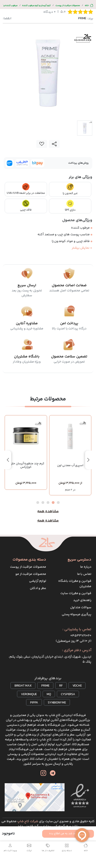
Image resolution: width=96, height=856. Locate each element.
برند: (85, 18)
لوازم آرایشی (37, 581)
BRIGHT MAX (23, 685)
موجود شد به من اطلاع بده (65, 833)
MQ (49, 694)
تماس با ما (84, 574)
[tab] (84, 128)
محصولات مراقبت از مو (30, 574)
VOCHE (77, 685)
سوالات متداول (80, 607)
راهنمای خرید (82, 600)
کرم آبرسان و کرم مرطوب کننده (36, 5)
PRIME (45, 685)
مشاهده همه (48, 511)
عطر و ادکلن (38, 588)
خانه (87, 5)
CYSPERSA (68, 694)
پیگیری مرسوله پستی (77, 614)
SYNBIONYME (57, 702)
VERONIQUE (29, 694)
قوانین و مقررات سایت (75, 593)
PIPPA (34, 702)
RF (61, 685)
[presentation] (88, 460)
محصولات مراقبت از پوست (67, 5)
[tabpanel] (48, 73)
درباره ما (85, 567)
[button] (58, 502)
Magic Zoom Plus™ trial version (23, 33)
